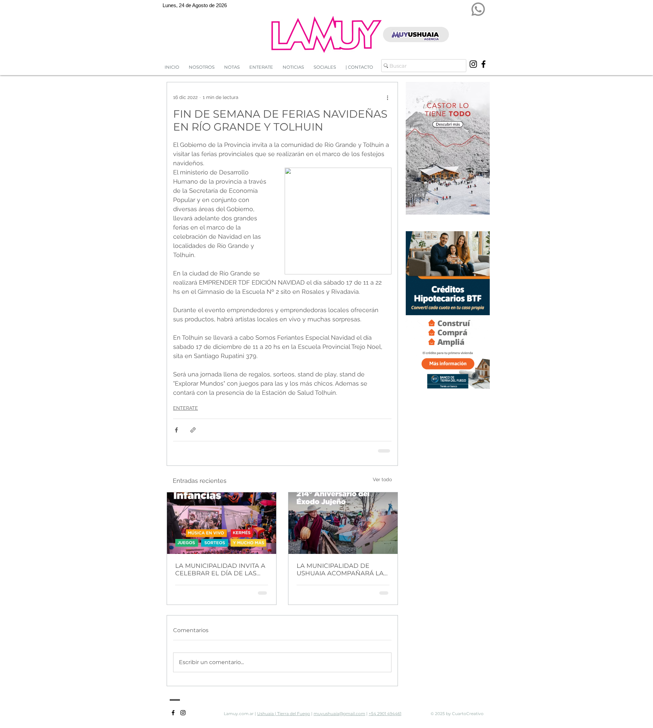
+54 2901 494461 (385, 712)
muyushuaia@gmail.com (339, 712)
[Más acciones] (387, 97)
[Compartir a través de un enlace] (193, 430)
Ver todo (382, 478)
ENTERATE (185, 408)
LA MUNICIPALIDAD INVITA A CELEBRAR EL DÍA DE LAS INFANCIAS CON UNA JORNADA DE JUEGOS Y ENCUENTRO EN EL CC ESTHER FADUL (220, 568)
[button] (293, 67)
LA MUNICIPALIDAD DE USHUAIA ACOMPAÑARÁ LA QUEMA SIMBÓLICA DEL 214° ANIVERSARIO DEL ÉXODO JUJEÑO (341, 568)
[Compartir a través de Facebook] (176, 430)
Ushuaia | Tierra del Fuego (283, 712)
